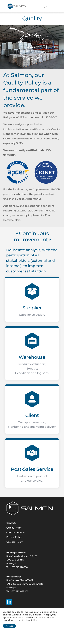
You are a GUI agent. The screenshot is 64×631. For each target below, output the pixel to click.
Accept (9, 626)
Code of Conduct (15, 532)
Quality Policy (13, 527)
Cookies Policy (14, 542)
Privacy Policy (14, 537)
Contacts (11, 523)
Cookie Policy (29, 620)
